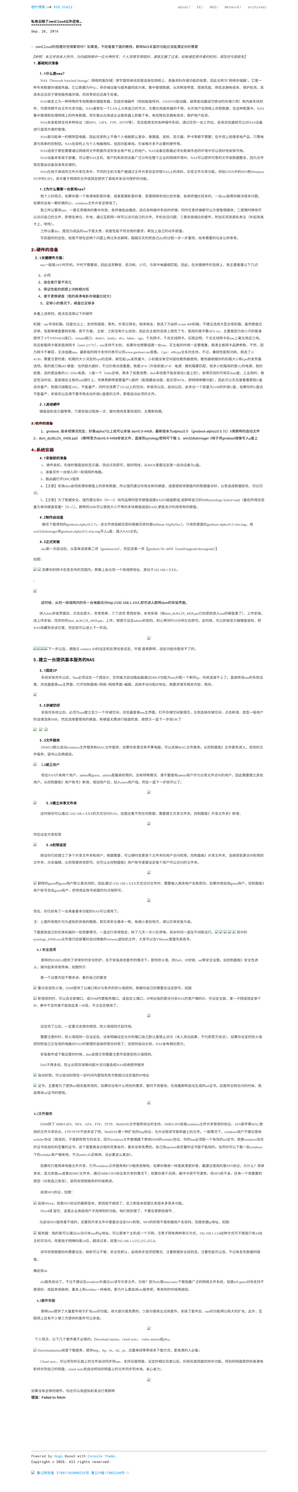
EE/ (200, 7)
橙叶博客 (38, 7)
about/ (184, 7)
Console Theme (101, 1456)
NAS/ (214, 7)
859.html (61, 7)
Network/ (233, 7)
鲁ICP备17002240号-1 (110, 1473)
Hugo (58, 1456)
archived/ (257, 7)
